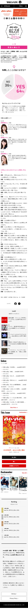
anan (20, 14)
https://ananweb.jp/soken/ (6, 61)
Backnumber (22, 412)
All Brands (7, 6)
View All (24, 473)
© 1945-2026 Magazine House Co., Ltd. (14, 605)
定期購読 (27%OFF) (14, 465)
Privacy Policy (13, 598)
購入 (14, 461)
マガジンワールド (14, 2)
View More (13, 407)
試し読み (14, 457)
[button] (26, 484)
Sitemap (13, 593)
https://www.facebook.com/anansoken (9, 60)
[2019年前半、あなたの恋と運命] (14, 430)
